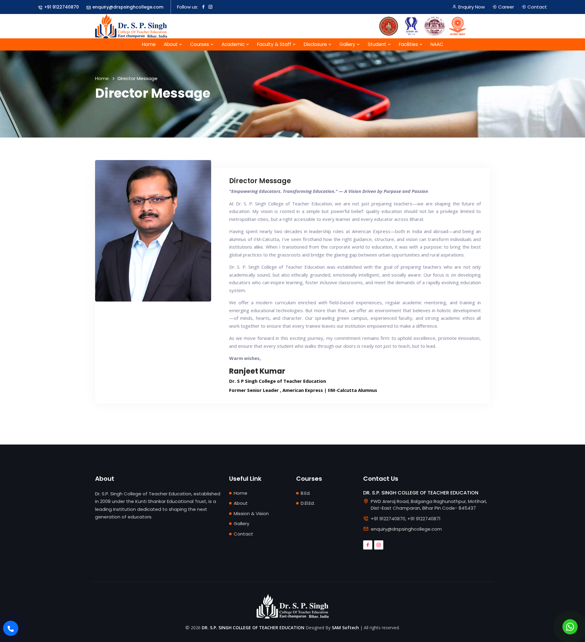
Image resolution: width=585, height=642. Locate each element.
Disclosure (316, 44)
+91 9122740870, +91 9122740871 (406, 518)
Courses (200, 44)
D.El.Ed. (308, 503)
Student (378, 44)
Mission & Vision (251, 513)
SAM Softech (345, 627)
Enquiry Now (471, 7)
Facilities (409, 44)
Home (149, 44)
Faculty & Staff (274, 44)
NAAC (437, 44)
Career (506, 7)
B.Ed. (305, 493)
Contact (537, 7)
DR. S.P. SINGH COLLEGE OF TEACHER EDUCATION (253, 627)
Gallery (347, 44)
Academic (234, 44)
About (171, 44)
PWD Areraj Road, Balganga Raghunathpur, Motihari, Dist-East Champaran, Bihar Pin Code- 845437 (429, 504)
